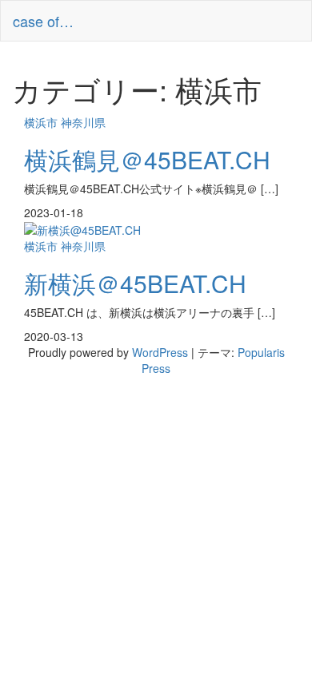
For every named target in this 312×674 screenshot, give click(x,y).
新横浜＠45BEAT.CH (135, 283)
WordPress (160, 352)
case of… (43, 20)
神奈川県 (83, 122)
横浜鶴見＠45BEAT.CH (147, 159)
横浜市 (41, 122)
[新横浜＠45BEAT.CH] (82, 228)
